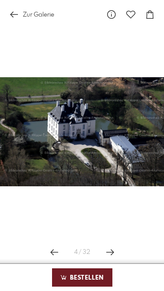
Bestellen (86, 278)
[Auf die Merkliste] (131, 15)
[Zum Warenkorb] (150, 15)
